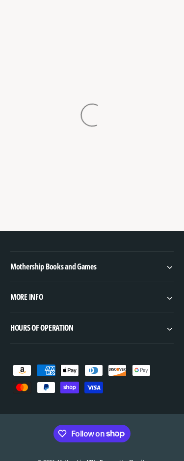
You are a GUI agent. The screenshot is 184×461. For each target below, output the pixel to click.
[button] (92, 267)
